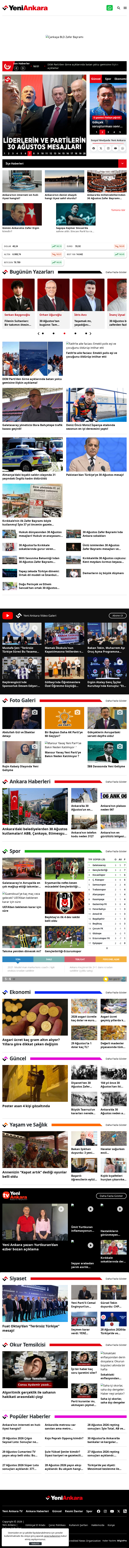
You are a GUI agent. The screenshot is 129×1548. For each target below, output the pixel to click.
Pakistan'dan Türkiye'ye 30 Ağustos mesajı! (95, 475)
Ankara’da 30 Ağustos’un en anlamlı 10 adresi (82, 807)
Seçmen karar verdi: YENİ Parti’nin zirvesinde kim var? (84, 1331)
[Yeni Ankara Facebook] (93, 148)
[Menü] (124, 8)
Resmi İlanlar (74, 1511)
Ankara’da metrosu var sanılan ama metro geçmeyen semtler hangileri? (64, 1426)
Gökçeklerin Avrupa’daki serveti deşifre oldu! (104, 734)
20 (84, 153)
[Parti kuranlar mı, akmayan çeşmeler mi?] (84, 1390)
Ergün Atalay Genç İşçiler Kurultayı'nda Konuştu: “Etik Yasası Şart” (107, 684)
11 (46, 153)
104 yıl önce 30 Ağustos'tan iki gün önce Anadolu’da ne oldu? (111, 1084)
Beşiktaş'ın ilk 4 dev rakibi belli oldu (62, 919)
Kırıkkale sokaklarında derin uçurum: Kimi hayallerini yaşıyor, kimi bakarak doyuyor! (113, 1259)
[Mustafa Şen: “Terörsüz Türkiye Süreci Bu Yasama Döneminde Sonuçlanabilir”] (21, 634)
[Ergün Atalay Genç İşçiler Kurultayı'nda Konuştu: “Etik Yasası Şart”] (107, 668)
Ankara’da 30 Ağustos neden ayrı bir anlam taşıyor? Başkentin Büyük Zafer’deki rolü (113, 1111)
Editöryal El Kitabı (35, 1525)
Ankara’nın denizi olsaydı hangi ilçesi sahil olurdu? (61, 196)
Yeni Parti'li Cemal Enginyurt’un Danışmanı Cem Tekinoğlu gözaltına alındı (83, 1304)
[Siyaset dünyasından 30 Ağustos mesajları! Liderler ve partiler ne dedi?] (44, 113)
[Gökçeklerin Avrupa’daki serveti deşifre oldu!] (107, 718)
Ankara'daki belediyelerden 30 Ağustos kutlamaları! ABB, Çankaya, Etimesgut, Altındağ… (34, 831)
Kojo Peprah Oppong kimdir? (64, 1438)
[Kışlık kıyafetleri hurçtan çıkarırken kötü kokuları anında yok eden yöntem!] (114, 1165)
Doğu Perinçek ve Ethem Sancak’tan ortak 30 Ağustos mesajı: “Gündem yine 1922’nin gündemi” (39, 586)
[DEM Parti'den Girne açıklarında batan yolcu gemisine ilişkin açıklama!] (32, 359)
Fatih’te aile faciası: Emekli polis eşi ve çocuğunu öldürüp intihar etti (91, 354)
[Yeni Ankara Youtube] (115, 148)
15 (63, 153)
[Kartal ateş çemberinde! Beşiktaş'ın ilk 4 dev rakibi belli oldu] (64, 903)
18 (76, 153)
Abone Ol (118, 615)
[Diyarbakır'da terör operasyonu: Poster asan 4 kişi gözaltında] (35, 1083)
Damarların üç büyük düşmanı (103, 573)
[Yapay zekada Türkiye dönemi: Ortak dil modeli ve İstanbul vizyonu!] (9, 573)
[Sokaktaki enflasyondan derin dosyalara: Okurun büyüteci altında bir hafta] (114, 1361)
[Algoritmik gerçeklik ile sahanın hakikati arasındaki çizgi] (35, 1369)
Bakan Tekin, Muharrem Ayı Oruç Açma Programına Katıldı (106, 649)
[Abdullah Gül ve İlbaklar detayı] (21, 718)
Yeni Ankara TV (12, 1511)
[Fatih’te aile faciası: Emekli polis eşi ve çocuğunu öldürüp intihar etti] (96, 346)
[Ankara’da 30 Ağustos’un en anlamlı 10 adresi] (84, 795)
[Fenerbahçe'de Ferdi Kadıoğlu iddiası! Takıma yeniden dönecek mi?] (21, 937)
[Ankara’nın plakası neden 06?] (114, 795)
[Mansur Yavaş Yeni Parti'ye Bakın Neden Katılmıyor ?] (64, 745)
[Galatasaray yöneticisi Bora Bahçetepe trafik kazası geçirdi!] (32, 405)
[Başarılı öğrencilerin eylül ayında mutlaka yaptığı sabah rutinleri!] (84, 1165)
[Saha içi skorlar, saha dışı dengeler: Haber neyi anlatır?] (114, 1389)
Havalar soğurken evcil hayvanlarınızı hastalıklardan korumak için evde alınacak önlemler (113, 1151)
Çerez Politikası (57, 1525)
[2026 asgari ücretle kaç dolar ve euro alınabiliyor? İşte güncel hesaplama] (84, 1006)
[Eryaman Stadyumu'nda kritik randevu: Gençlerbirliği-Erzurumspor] (64, 937)
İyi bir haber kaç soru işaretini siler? (84, 1371)
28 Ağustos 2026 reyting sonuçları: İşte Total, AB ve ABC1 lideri (105, 1426)
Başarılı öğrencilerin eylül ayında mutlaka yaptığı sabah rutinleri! (83, 1177)
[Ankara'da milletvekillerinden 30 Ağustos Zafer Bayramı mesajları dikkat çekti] (107, 181)
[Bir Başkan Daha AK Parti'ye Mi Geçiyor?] (64, 718)
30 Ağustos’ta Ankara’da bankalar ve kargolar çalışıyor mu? (104, 1440)
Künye (111, 1525)
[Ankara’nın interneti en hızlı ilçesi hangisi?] (22, 181)
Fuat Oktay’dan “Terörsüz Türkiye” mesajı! (30, 1328)
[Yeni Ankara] (25, 7)
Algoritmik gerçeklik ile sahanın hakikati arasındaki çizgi (29, 1394)
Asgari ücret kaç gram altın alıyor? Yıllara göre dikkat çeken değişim (31, 1042)
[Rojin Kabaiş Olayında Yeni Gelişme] (21, 752)
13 (55, 153)
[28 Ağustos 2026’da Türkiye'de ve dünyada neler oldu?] (114, 1319)
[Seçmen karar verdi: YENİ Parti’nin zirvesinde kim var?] (84, 1319)
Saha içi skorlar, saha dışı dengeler (113, 1400)
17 (72, 153)
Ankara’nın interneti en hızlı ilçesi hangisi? (20, 196)
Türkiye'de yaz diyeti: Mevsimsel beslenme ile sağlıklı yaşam (103, 1467)
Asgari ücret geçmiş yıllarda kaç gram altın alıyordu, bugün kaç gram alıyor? (113, 1018)
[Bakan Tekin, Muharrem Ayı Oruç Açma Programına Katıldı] (107, 634)
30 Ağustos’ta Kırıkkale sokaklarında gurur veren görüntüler (36, 547)
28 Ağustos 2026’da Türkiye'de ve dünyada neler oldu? (113, 1331)
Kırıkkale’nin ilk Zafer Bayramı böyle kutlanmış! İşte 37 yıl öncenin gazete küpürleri (27, 522)
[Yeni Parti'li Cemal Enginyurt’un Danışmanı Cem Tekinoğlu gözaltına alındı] (84, 1292)
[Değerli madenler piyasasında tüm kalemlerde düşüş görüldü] (114, 1033)
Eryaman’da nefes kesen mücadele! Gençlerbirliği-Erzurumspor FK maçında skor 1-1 (62, 884)
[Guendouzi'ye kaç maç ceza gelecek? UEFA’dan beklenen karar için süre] (21, 898)
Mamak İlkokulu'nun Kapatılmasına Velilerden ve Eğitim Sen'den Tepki (63, 649)
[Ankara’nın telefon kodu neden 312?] (84, 822)
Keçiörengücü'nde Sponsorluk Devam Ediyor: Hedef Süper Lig (20, 684)
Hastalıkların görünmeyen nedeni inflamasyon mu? (112, 1233)
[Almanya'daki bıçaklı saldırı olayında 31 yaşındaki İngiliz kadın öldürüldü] (32, 454)
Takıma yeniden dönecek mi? (21, 951)
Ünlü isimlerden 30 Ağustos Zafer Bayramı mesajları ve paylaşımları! (101, 547)
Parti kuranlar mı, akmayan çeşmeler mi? (84, 1403)
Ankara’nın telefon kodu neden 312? (83, 834)
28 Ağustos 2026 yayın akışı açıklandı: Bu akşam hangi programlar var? (63, 1467)
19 (80, 153)
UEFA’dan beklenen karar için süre (21, 909)
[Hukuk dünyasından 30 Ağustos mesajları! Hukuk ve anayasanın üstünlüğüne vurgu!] (9, 534)
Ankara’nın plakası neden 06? (113, 807)
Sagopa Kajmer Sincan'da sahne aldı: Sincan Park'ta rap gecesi (75, 229)
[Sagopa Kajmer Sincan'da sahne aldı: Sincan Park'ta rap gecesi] (76, 214)
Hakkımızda (97, 1525)
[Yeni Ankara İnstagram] (108, 148)
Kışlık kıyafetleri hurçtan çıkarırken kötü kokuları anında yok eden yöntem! (113, 1177)
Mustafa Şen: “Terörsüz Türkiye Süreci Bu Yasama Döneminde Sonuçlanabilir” (21, 649)
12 (51, 153)
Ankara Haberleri (37, 1511)
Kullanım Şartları (78, 1525)
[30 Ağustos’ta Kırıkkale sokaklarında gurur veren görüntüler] (9, 547)
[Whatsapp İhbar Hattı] (109, 8)
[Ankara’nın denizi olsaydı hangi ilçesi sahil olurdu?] (64, 181)
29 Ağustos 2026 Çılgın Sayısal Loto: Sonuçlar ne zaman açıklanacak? (19, 1440)
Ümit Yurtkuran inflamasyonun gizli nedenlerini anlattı (82, 1229)
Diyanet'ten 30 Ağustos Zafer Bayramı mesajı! (82, 1084)
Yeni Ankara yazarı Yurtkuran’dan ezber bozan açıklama (30, 1247)
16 (67, 153)
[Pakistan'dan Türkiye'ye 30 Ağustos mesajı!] (96, 454)
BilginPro (122, 1540)
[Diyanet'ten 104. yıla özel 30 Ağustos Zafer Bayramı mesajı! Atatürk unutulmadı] (84, 1072)
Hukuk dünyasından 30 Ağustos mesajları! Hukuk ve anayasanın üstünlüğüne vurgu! (40, 534)
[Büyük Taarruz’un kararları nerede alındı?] (84, 1099)
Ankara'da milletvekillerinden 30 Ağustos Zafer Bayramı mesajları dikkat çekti (86, 66)
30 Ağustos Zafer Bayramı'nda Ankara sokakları (103, 534)
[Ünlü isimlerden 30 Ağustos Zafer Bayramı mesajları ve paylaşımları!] (73, 547)
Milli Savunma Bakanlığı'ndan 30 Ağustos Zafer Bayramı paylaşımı (39, 560)
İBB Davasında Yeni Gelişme (106, 766)
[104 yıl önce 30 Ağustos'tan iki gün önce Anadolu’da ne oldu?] (114, 1072)
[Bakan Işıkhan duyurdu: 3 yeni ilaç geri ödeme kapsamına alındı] (84, 1138)
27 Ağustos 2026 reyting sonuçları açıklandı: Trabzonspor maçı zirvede (105, 1453)
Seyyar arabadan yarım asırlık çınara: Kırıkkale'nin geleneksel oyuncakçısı (82, 1265)
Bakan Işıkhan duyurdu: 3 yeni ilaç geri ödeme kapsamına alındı (83, 1151)
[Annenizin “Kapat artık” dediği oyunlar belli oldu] (35, 1149)
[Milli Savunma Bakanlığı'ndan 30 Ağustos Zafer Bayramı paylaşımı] (9, 560)
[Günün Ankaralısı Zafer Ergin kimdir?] (22, 214)
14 (59, 153)
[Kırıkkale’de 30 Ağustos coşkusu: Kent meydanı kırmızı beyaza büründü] (73, 560)
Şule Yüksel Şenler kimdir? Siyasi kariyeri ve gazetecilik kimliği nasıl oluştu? (63, 1453)
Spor (89, 1511)
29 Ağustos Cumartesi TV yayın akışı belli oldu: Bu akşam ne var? (18, 1453)
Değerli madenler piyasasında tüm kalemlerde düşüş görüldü (112, 1045)
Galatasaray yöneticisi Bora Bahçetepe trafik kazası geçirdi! (32, 427)
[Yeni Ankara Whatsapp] (122, 148)
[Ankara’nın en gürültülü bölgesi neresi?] (114, 822)
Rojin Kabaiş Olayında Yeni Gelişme (20, 768)
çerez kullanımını (52, 1535)
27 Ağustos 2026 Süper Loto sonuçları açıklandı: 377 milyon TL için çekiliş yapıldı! (21, 1467)
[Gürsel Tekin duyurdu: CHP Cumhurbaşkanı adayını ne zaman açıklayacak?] (114, 1292)
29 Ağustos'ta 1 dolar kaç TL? (81, 1045)
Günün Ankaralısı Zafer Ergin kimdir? (20, 229)
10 (42, 153)
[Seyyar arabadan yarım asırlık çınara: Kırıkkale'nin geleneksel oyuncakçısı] (84, 1250)
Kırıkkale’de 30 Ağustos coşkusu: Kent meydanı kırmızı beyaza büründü (104, 560)
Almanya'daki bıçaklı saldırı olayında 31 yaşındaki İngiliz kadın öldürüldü (29, 476)
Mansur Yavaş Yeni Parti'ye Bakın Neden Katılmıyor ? (63, 754)
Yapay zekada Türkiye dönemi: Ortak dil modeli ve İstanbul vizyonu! (39, 573)
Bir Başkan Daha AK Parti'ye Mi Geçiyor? (64, 734)
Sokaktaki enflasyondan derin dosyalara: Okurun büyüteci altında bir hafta (112, 1376)
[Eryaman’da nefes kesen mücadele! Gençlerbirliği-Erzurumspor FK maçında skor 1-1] (64, 869)
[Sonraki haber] (23, 68)
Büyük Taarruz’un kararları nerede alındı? (83, 1111)
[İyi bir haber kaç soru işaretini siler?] (84, 1358)
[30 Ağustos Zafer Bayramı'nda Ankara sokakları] (73, 534)
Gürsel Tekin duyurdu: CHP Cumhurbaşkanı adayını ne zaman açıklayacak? (113, 1304)
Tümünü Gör (118, 210)
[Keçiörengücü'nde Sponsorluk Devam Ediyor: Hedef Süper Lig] (21, 668)
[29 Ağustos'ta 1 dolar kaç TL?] (84, 1033)
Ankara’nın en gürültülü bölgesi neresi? (112, 834)
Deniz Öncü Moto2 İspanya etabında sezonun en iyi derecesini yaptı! (90, 427)
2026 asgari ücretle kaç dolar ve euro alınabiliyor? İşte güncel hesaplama (83, 1018)
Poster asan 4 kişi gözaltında (26, 1106)
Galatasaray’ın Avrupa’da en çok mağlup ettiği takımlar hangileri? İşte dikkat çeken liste (21, 884)
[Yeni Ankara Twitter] (101, 148)
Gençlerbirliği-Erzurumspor (63, 951)
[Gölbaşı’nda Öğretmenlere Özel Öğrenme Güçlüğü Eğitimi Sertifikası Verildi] (64, 668)
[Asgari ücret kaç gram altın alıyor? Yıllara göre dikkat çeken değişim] (35, 1017)
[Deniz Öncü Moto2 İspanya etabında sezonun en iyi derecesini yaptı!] (96, 405)
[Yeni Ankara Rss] (125, 1511)
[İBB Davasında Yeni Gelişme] (107, 752)
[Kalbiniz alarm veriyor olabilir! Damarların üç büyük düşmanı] (73, 573)
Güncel (57, 1511)
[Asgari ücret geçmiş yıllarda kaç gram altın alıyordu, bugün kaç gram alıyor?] (114, 1006)
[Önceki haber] (16, 68)
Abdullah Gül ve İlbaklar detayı (18, 734)
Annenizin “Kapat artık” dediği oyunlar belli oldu (34, 1174)
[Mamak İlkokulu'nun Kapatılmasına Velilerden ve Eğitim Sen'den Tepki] (64, 634)
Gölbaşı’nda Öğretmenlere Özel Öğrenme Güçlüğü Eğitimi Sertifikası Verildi (62, 684)
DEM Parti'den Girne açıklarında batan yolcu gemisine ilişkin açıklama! (32, 381)
